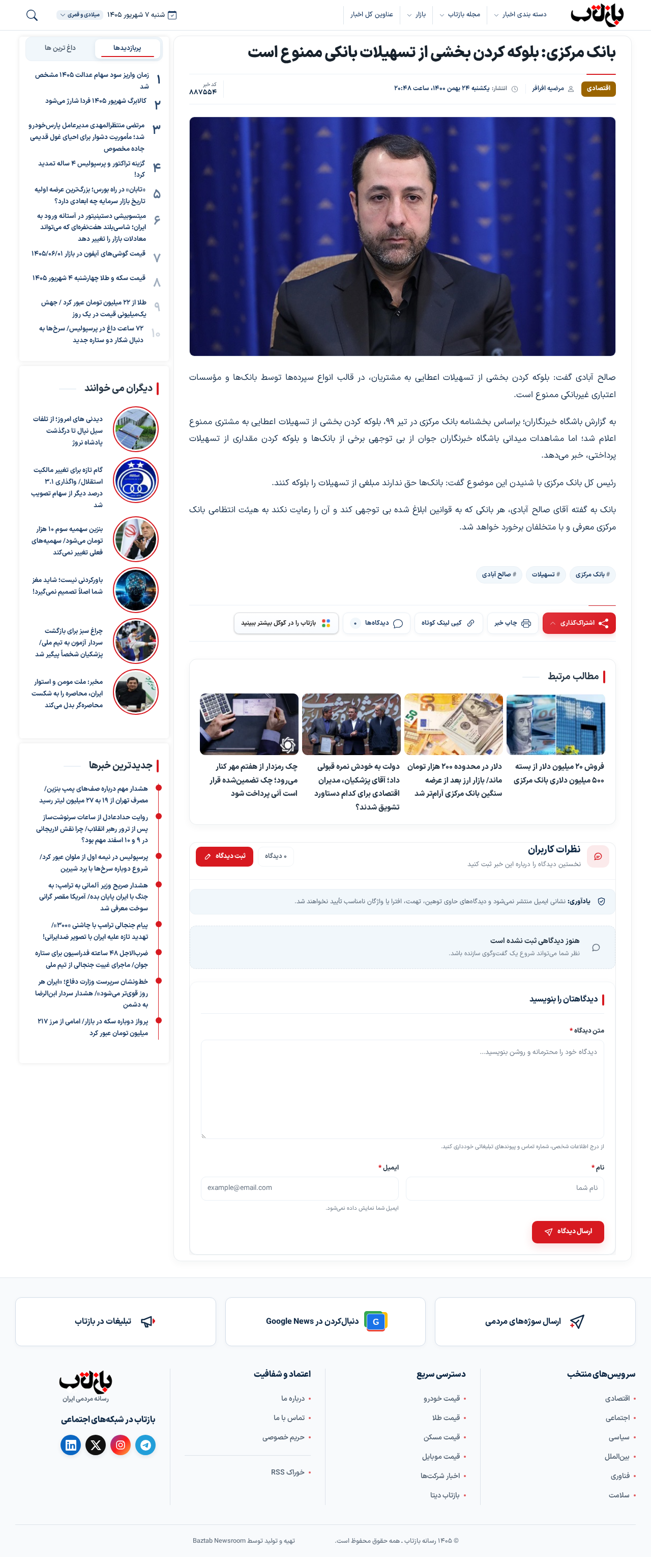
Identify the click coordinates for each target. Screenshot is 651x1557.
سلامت (619, 1495)
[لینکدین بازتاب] (71, 1445)
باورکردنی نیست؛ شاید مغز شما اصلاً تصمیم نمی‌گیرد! (67, 586)
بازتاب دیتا (445, 1495)
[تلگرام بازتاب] (145, 1445)
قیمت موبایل (441, 1456)
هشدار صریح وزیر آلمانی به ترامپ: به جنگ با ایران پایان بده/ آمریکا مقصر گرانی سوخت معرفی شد (93, 897)
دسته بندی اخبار (524, 15)
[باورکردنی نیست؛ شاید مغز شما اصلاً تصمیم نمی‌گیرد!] (136, 590)
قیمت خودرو (442, 1398)
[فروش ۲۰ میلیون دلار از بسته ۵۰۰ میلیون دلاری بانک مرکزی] (556, 724)
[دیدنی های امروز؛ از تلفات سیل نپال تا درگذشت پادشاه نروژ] (136, 429)
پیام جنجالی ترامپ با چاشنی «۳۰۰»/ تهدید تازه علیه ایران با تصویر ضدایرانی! (95, 931)
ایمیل (389, 1168)
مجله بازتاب (464, 15)
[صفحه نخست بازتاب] (85, 1382)
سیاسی (619, 1437)
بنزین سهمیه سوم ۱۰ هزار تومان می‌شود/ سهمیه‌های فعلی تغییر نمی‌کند (67, 541)
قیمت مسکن (442, 1437)
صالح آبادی (496, 574)
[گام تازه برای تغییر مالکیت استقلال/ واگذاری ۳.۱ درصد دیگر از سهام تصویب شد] (136, 484)
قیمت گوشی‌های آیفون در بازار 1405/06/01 (88, 254)
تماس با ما (289, 1417)
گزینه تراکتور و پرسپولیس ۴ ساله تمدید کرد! (91, 170)
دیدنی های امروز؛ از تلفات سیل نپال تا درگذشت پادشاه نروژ (68, 431)
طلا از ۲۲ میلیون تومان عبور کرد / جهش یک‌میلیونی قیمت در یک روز (93, 309)
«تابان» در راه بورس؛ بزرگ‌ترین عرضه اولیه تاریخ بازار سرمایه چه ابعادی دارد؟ (90, 196)
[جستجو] (32, 15)
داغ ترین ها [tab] (60, 48)
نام (597, 1168)
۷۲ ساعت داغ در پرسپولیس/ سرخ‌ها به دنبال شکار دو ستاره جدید (91, 335)
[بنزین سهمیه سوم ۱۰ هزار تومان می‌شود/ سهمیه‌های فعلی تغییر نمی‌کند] (136, 539)
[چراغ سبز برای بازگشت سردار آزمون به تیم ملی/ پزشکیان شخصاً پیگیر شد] (136, 641)
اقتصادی (617, 1398)
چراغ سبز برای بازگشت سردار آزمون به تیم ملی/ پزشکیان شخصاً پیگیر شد (69, 643)
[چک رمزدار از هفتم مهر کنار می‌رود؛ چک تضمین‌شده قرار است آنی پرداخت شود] (249, 724)
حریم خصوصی (283, 1437)
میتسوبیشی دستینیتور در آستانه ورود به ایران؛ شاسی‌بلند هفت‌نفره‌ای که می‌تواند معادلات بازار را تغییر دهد (91, 228)
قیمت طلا (446, 1417)
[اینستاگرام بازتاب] (120, 1444)
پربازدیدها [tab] (127, 48)
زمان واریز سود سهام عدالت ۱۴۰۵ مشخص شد (92, 81)
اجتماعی (618, 1417)
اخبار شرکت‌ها (440, 1475)
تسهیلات (543, 574)
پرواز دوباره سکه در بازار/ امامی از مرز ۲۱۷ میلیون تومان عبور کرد (93, 1028)
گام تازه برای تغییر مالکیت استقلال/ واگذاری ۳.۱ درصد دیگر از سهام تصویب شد (67, 487)
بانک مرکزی (590, 574)
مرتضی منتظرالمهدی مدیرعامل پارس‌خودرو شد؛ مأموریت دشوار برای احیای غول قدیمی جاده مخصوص (86, 138)
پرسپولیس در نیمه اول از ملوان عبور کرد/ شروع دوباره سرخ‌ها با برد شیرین (94, 863)
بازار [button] (421, 15)
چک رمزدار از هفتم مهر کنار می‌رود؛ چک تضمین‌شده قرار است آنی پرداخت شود (254, 780)
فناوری (620, 1475)
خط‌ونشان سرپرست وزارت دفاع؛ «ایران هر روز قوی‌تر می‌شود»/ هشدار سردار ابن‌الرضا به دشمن (91, 994)
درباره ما (293, 1398)
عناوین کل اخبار (371, 15)
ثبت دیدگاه (231, 856)
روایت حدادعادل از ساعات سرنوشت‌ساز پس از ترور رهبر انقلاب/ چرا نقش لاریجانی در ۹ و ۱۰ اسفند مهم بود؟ (92, 829)
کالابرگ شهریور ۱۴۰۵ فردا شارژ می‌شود (95, 102)
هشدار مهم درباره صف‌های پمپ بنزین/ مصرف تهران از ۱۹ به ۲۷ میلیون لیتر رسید (93, 796)
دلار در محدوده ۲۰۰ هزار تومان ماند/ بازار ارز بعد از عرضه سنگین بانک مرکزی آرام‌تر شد (454, 780)
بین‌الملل (617, 1456)
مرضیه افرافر (548, 88)
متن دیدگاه (587, 1031)
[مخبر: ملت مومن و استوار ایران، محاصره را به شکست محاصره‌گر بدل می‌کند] (136, 692)
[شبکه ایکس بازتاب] (95, 1445)
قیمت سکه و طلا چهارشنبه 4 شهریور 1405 (89, 278)
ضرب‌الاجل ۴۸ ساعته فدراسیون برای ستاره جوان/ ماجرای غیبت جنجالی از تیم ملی (91, 960)
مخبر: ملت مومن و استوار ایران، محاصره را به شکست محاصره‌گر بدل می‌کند (67, 694)
